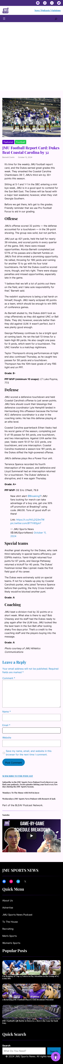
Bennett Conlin (8, 157)
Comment (8, 678)
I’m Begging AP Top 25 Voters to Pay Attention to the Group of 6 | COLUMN (30, 977)
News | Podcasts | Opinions (47, 10)
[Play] (31, 835)
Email (6, 725)
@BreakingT (34, 496)
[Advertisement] (31, 57)
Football (20, 142)
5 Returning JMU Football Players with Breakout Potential (27, 999)
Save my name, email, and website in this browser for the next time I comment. (28, 752)
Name (6, 711)
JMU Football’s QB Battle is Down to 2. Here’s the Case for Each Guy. (30, 1022)
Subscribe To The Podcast (17, 775)
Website (6, 737)
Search (6, 1045)
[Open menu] (4, 18)
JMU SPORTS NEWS (20, 870)
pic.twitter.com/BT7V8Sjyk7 (25, 523)
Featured (8, 142)
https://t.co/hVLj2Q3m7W (30, 519)
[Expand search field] (56, 18)
